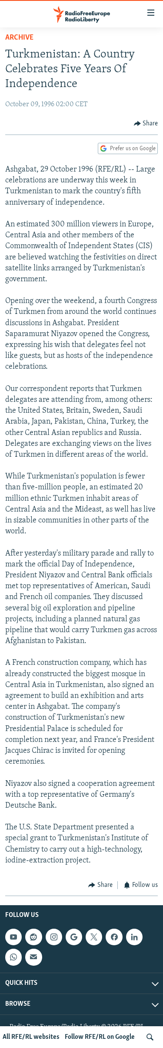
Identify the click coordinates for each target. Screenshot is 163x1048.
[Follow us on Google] (74, 937)
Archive (19, 38)
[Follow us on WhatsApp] (13, 957)
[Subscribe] (33, 957)
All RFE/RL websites (31, 1037)
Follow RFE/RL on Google (100, 1037)
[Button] (146, 123)
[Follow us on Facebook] (114, 937)
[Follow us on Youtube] (13, 937)
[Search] (150, 1037)
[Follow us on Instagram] (54, 937)
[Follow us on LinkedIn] (134, 937)
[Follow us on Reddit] (33, 937)
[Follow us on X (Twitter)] (94, 937)
